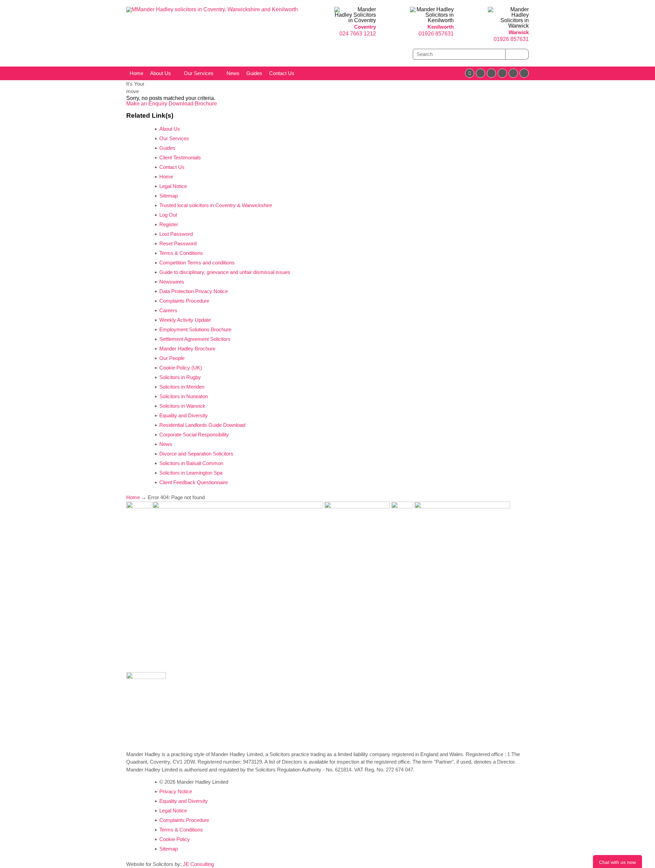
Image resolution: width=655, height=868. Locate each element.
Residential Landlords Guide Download (202, 425)
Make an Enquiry (147, 103)
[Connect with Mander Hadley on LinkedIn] (491, 73)
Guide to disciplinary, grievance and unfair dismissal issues (224, 272)
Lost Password (176, 234)
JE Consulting (198, 864)
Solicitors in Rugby (180, 377)
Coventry (365, 27)
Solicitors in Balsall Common (191, 463)
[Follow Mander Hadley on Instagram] (502, 73)
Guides (254, 73)
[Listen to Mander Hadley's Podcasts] (524, 73)
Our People (172, 358)
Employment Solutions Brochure (195, 329)
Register (168, 224)
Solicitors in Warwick (182, 406)
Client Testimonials (180, 157)
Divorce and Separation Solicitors (196, 454)
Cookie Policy (174, 839)
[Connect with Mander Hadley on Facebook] (469, 73)
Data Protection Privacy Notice (193, 291)
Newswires (171, 282)
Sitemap (168, 196)
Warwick (519, 32)
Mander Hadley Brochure (187, 348)
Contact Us (281, 73)
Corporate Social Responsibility (194, 434)
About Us (160, 73)
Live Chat (617, 861)
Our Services (199, 73)
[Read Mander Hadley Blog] (480, 73)
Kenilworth (440, 27)
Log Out (168, 215)
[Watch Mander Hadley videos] (513, 73)
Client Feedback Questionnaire (193, 482)
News (233, 73)
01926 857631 (436, 34)
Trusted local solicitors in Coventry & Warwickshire (215, 205)
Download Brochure (193, 103)
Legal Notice (173, 186)
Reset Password (177, 243)
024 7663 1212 (357, 34)
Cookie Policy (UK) (180, 368)
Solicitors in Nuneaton (183, 396)
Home (136, 73)
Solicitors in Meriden (181, 387)
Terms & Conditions (181, 253)
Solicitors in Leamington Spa (190, 473)
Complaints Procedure (184, 301)
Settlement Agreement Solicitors (195, 339)
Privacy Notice (175, 791)
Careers (168, 310)
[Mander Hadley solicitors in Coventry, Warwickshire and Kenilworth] (212, 9)
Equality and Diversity (183, 415)
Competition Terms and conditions (197, 262)
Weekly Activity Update (185, 320)
